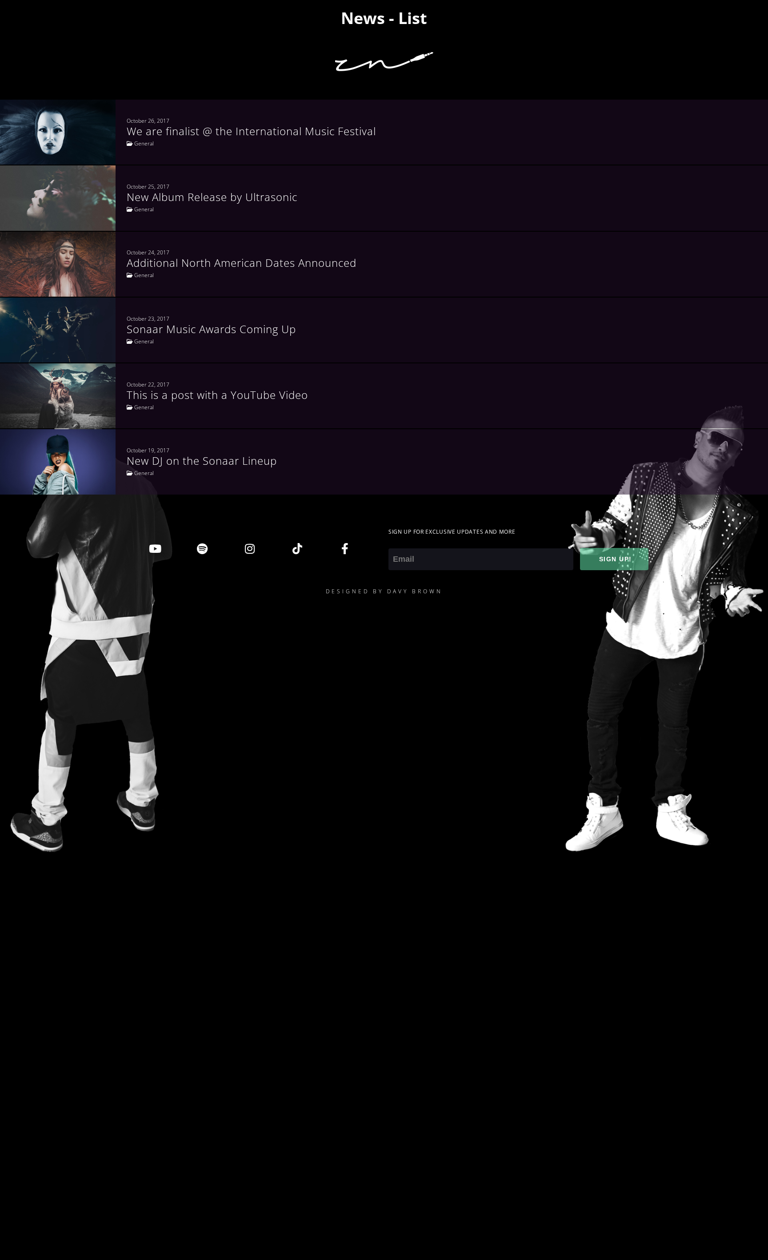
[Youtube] (154, 549)
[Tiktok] (297, 549)
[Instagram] (250, 549)
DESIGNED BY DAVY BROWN (384, 591)
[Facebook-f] (345, 549)
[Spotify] (202, 549)
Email (398, 542)
